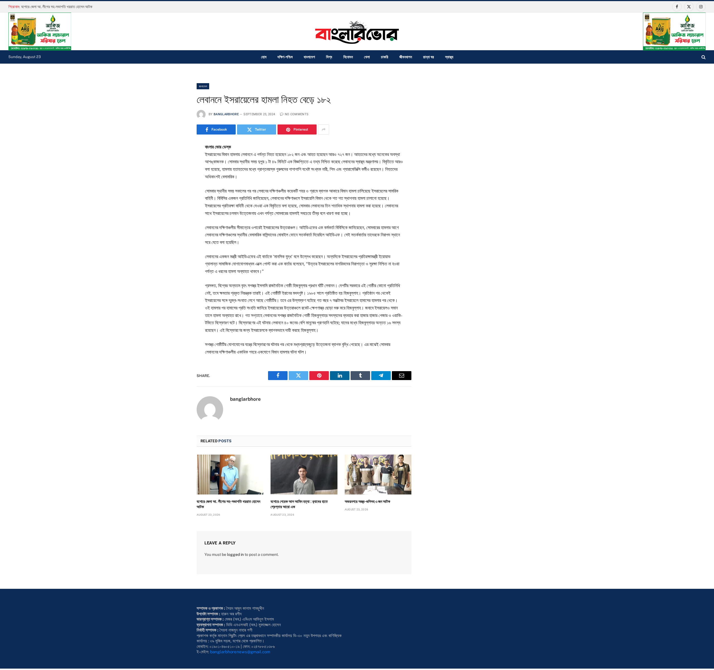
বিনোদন (348, 57)
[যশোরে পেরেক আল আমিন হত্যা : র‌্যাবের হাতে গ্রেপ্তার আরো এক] (304, 474)
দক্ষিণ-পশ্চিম (285, 57)
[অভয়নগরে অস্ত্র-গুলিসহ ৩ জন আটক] (378, 474)
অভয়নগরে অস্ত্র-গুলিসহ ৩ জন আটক (367, 501)
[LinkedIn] (177, 189)
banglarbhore (226, 114)
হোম (263, 57)
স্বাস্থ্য (449, 57)
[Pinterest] (177, 203)
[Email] (177, 216)
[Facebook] (177, 162)
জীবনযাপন (405, 57)
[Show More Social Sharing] (323, 129)
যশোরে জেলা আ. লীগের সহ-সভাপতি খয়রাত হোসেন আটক (56, 6)
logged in (235, 554)
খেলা (367, 57)
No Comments (296, 114)
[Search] (703, 57)
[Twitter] (177, 175)
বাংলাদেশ (309, 57)
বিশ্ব (329, 57)
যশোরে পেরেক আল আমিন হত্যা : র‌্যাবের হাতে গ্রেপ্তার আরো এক (299, 504)
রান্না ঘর (428, 57)
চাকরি (384, 57)
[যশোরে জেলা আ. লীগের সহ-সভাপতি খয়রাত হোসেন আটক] (230, 474)
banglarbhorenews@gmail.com (240, 651)
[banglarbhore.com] (357, 32)
